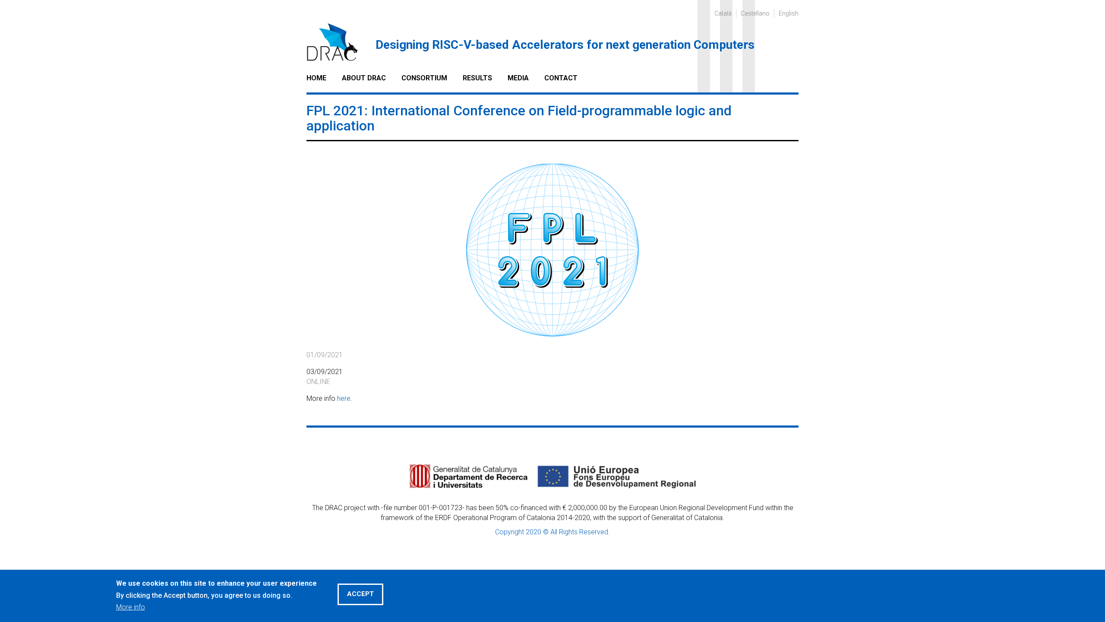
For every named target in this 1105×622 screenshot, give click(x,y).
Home (316, 78)
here (343, 398)
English (789, 13)
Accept (360, 593)
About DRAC (364, 78)
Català (723, 13)
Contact (561, 78)
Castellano (755, 13)
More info (130, 607)
